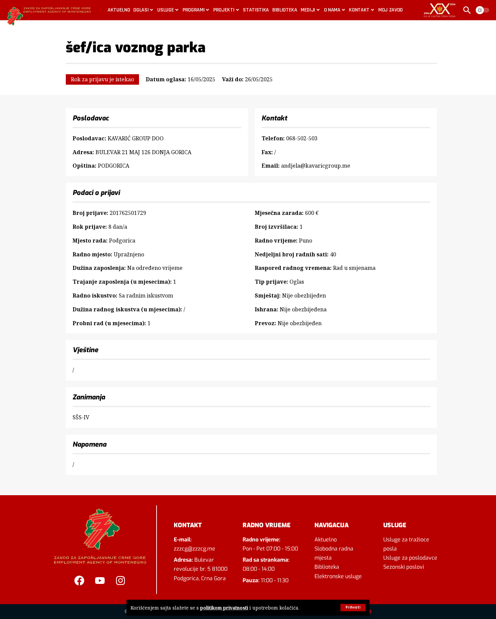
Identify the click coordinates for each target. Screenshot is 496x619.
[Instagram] (120, 580)
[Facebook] (79, 580)
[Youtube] (100, 580)
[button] (352, 607)
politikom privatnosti (224, 607)
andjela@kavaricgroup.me (315, 165)
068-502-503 (302, 138)
